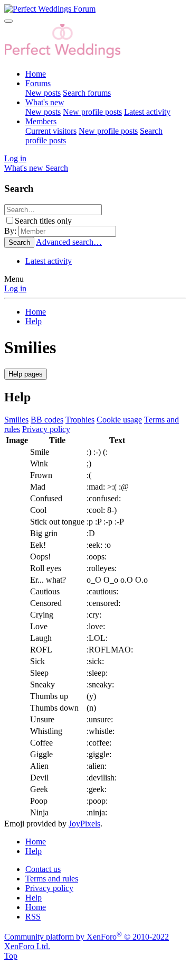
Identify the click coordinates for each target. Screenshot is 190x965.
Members (40, 121)
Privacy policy (46, 429)
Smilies (16, 419)
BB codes (47, 419)
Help (33, 897)
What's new (44, 102)
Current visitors (51, 130)
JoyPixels (84, 823)
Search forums (87, 92)
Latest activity (147, 111)
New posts (43, 92)
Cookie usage (119, 419)
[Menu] (8, 21)
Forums (38, 83)
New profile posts (92, 111)
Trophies (79, 419)
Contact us (43, 869)
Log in (15, 288)
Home (35, 73)
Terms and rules (51, 878)
